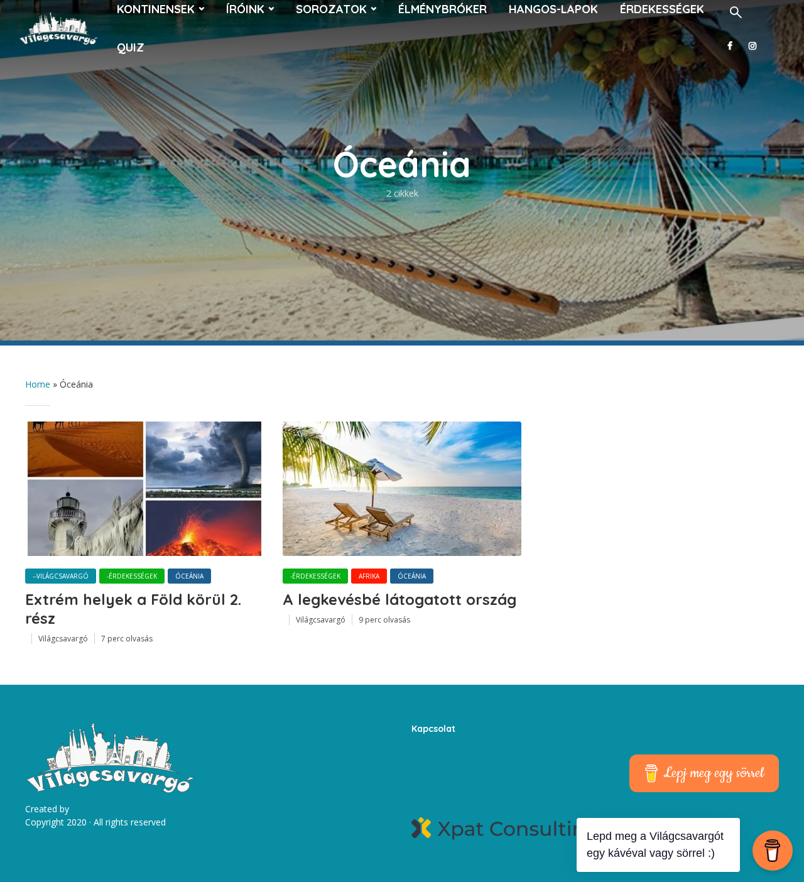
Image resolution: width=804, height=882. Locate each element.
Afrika (369, 576)
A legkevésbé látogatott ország (399, 599)
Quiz (130, 47)
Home (37, 384)
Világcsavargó (63, 638)
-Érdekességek (132, 576)
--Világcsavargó (61, 576)
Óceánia (189, 576)
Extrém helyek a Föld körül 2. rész (133, 609)
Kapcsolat (433, 728)
